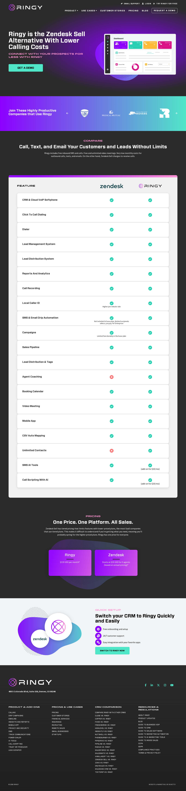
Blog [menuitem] (140, 721)
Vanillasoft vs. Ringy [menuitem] (105, 756)
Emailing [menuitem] (12, 719)
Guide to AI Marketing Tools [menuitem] (151, 737)
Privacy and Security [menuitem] (19, 728)
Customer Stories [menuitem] (61, 716)
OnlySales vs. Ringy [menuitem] (104, 766)
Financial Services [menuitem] (61, 719)
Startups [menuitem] (56, 734)
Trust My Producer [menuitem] (18, 747)
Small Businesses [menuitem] (60, 731)
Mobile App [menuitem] (14, 725)
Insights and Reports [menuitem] (19, 722)
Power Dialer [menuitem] (15, 737)
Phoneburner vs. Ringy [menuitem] (106, 737)
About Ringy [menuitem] (144, 715)
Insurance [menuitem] (57, 722)
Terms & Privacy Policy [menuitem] (149, 753)
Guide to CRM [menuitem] (144, 728)
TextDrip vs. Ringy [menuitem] (104, 772)
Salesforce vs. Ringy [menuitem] (105, 750)
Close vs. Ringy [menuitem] (102, 716)
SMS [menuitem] (10, 731)
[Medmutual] (108, 113)
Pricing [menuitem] (55, 712)
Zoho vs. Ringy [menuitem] (102, 763)
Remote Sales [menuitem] (58, 728)
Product (71, 11)
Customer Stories (112, 11)
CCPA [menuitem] (140, 743)
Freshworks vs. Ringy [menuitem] (105, 725)
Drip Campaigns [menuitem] (16, 716)
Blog (145, 11)
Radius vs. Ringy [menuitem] (102, 747)
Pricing (134, 11)
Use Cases (88, 11)
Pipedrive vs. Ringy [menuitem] (104, 741)
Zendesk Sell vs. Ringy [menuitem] (105, 759)
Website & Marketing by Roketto (162, 784)
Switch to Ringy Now (112, 651)
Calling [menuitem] (12, 712)
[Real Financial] (162, 113)
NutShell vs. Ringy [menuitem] (104, 734)
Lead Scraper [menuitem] (15, 750)
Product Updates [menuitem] (146, 718)
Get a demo (25, 68)
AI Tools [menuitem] (12, 741)
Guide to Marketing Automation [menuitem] (153, 734)
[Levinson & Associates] (82, 113)
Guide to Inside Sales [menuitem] (148, 740)
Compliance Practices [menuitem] (149, 750)
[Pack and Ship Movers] (135, 113)
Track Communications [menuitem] (20, 734)
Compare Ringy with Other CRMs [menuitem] (110, 712)
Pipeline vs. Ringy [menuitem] (103, 744)
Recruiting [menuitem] (57, 725)
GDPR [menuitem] (140, 746)
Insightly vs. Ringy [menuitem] (104, 731)
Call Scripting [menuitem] (15, 744)
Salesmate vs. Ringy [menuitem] (104, 753)
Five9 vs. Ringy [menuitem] (102, 722)
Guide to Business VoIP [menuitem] (149, 725)
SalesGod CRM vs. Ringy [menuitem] (106, 769)
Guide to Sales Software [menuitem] (150, 731)
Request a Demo (164, 11)
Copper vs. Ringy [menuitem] (103, 719)
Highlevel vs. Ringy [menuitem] (104, 728)
